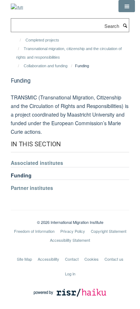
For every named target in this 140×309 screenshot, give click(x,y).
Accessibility (48, 259)
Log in (70, 273)
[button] (126, 6)
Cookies (91, 259)
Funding (21, 175)
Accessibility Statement (70, 240)
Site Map (24, 259)
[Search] (125, 25)
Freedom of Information (34, 231)
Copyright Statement (108, 231)
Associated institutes (37, 162)
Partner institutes (32, 187)
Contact (72, 259)
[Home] (17, 40)
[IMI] (17, 5)
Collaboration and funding (45, 66)
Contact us (113, 259)
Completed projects (42, 40)
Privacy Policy (72, 231)
